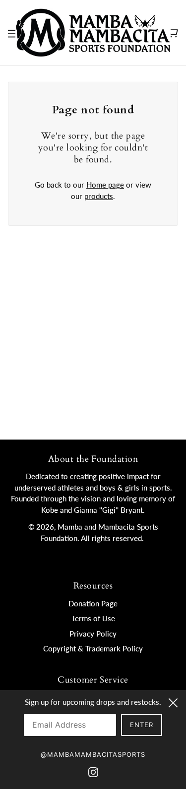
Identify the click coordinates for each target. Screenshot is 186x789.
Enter (141, 725)
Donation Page (93, 603)
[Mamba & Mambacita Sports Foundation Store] (93, 31)
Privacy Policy (93, 633)
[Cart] (173, 33)
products (98, 196)
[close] (173, 701)
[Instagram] (93, 771)
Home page (105, 184)
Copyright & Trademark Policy (93, 648)
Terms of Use (93, 618)
